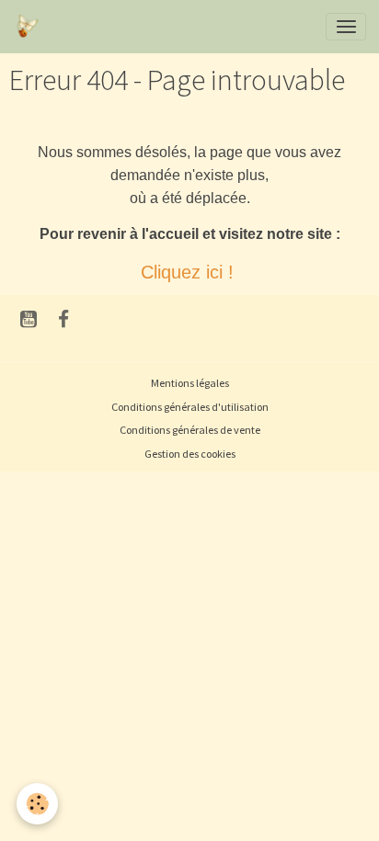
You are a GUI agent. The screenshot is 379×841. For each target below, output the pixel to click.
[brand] (30, 26)
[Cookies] (37, 803)
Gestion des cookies (189, 453)
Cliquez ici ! (190, 272)
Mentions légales (190, 383)
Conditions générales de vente (190, 430)
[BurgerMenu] (346, 26)
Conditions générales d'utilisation (190, 407)
